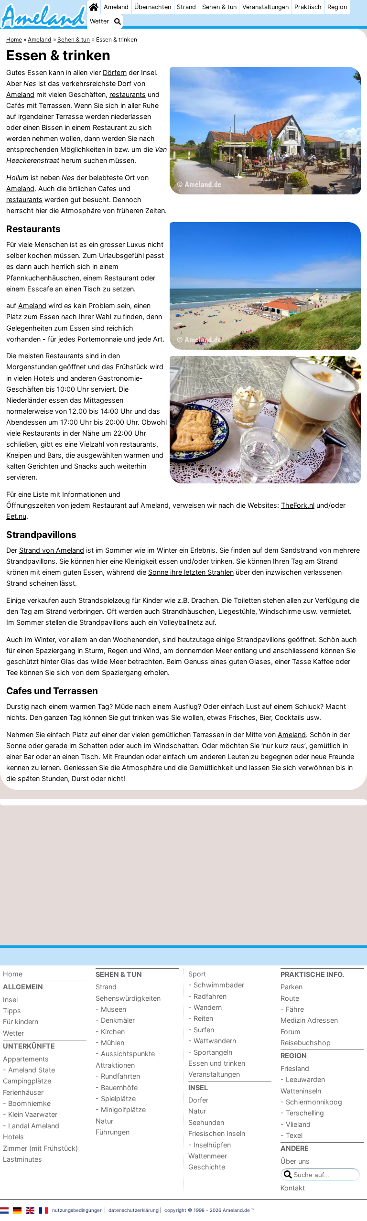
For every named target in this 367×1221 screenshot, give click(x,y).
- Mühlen (110, 1043)
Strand (186, 7)
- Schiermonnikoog (311, 1102)
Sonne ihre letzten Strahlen (191, 572)
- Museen (111, 1009)
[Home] (93, 7)
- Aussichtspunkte (125, 1054)
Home (12, 974)
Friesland (295, 1068)
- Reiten (200, 1018)
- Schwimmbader (216, 985)
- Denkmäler (115, 1020)
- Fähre (292, 1009)
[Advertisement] (183, 875)
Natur (104, 1121)
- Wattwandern (212, 1041)
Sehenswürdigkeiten (128, 998)
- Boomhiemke (27, 1103)
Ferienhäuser (23, 1092)
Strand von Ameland (51, 550)
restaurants (127, 94)
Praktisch (308, 7)
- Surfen (201, 1030)
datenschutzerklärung (133, 1210)
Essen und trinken (216, 1063)
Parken (291, 987)
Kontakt (293, 1188)
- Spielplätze (116, 1098)
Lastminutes (22, 1159)
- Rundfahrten (118, 1076)
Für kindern (20, 1022)
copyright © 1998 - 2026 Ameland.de (207, 1210)
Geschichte (206, 1167)
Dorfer (198, 1100)
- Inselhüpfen (209, 1145)
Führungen (113, 1132)
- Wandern (205, 1007)
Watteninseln (301, 1091)
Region (337, 7)
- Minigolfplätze (121, 1109)
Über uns (295, 1161)
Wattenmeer (207, 1156)
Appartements (26, 1059)
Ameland (116, 7)
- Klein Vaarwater (30, 1114)
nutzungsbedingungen (77, 1210)
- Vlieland (296, 1124)
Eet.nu (16, 516)
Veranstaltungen (265, 7)
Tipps (12, 1011)
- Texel (291, 1135)
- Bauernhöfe (117, 1087)
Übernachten (152, 7)
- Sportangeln (210, 1052)
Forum (291, 1032)
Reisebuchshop (306, 1043)
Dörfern (115, 72)
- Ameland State (29, 1070)
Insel (10, 1000)
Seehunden (206, 1122)
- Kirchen (110, 1032)
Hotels (13, 1137)
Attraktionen (115, 1065)
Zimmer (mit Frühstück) (40, 1148)
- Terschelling (302, 1113)
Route (290, 998)
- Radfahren (207, 996)
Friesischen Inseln (216, 1133)
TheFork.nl (297, 505)
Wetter (99, 21)
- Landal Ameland (31, 1126)
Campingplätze (27, 1081)
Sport (197, 974)
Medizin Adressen (309, 1020)
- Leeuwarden (303, 1079)
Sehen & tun (219, 7)
